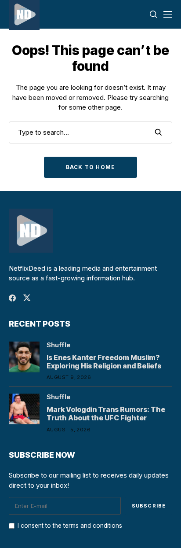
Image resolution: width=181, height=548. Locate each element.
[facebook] (12, 298)
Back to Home (90, 167)
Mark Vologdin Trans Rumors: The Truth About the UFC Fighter (106, 413)
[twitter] (27, 297)
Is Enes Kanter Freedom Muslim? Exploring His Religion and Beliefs (104, 361)
